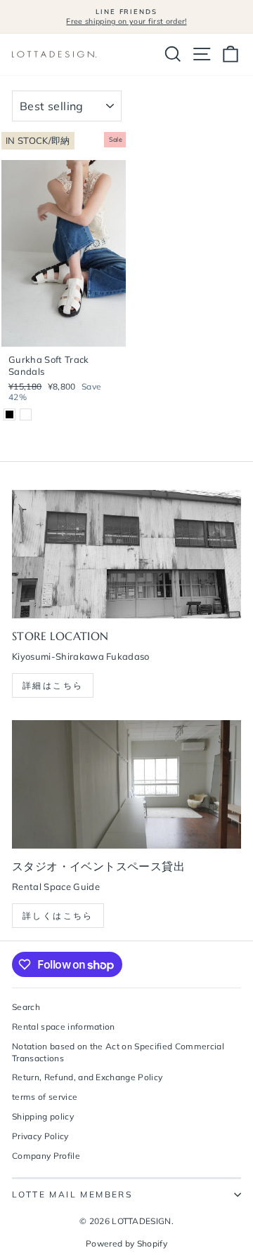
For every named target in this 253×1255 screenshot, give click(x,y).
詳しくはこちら (57, 915)
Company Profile (46, 1155)
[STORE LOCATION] (126, 554)
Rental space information (63, 1026)
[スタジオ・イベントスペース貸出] (126, 784)
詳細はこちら (52, 685)
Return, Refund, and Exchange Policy (87, 1077)
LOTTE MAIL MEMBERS (72, 1194)
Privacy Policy (40, 1136)
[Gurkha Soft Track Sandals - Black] (9, 414)
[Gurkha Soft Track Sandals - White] (25, 414)
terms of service (44, 1096)
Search (26, 1007)
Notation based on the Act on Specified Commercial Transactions (118, 1052)
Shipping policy (43, 1116)
